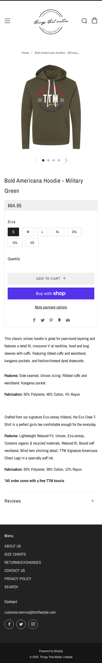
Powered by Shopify (51, 651)
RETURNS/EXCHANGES (22, 562)
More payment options (51, 307)
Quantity (14, 258)
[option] (51, 106)
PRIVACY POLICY (17, 578)
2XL (74, 231)
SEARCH (11, 586)
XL (57, 231)
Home (25, 53)
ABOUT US (12, 546)
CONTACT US (14, 570)
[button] (43, 160)
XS (32, 242)
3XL (15, 242)
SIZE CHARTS (15, 554)
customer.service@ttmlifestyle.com (30, 612)
